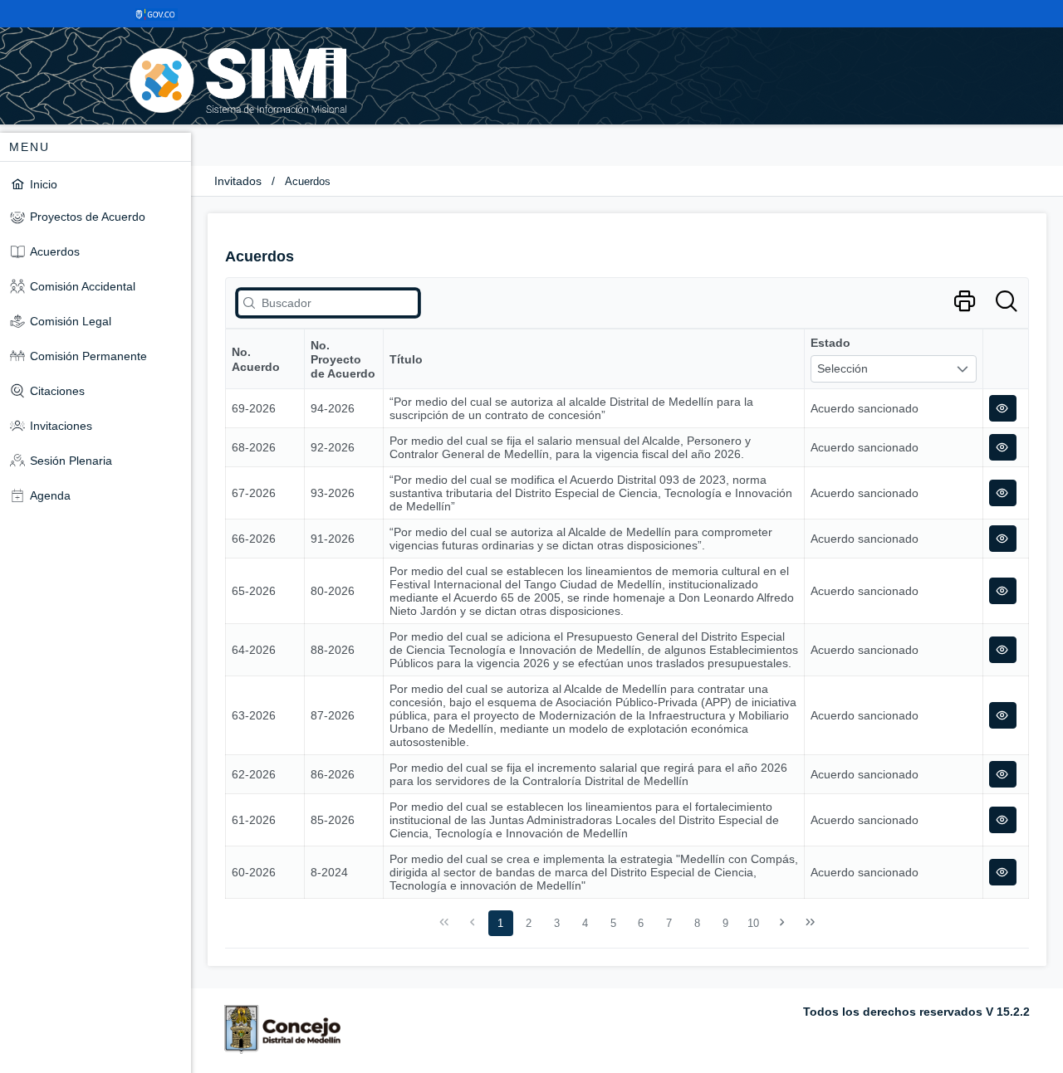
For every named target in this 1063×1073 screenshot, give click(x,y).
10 (753, 923)
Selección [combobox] (842, 368)
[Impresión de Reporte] (964, 302)
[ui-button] (1002, 408)
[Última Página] (809, 922)
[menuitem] (95, 183)
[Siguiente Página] (782, 922)
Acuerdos (308, 181)
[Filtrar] (1006, 302)
